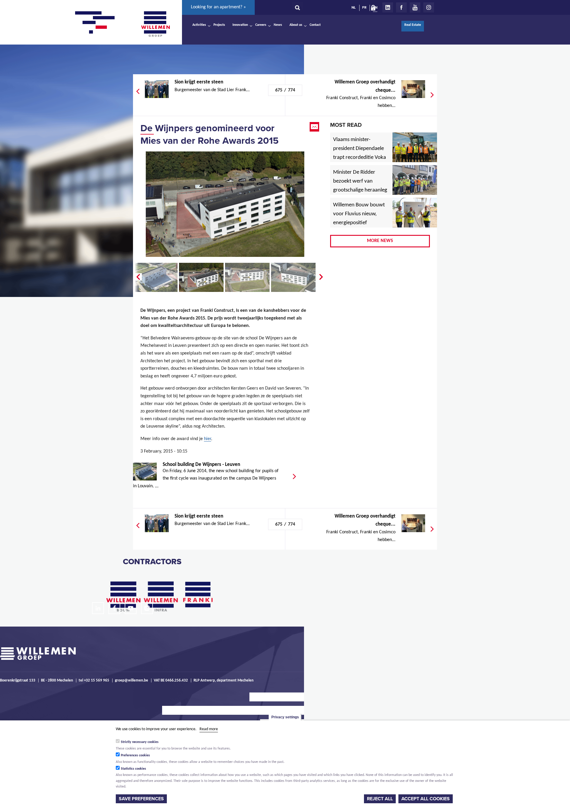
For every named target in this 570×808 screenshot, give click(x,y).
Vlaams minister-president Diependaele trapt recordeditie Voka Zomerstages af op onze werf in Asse (360, 157)
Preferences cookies (135, 755)
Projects (219, 25)
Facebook (401, 7)
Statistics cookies (133, 769)
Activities (199, 25)
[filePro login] (374, 9)
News (278, 25)
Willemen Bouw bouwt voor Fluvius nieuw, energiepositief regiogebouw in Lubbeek (359, 223)
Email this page (315, 127)
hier (207, 439)
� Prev (137, 277)
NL (354, 7)
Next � (321, 277)
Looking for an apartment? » (218, 7)
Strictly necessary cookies (140, 742)
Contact (315, 25)
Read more (209, 729)
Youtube (415, 7)
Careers (260, 25)
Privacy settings (285, 717)
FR (364, 7)
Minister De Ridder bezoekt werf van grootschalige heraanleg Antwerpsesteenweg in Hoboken (360, 190)
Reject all (380, 799)
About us (295, 25)
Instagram (428, 7)
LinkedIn (387, 7)
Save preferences (141, 799)
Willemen (155, 24)
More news (380, 240)
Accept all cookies (425, 799)
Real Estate (412, 25)
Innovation (240, 25)
